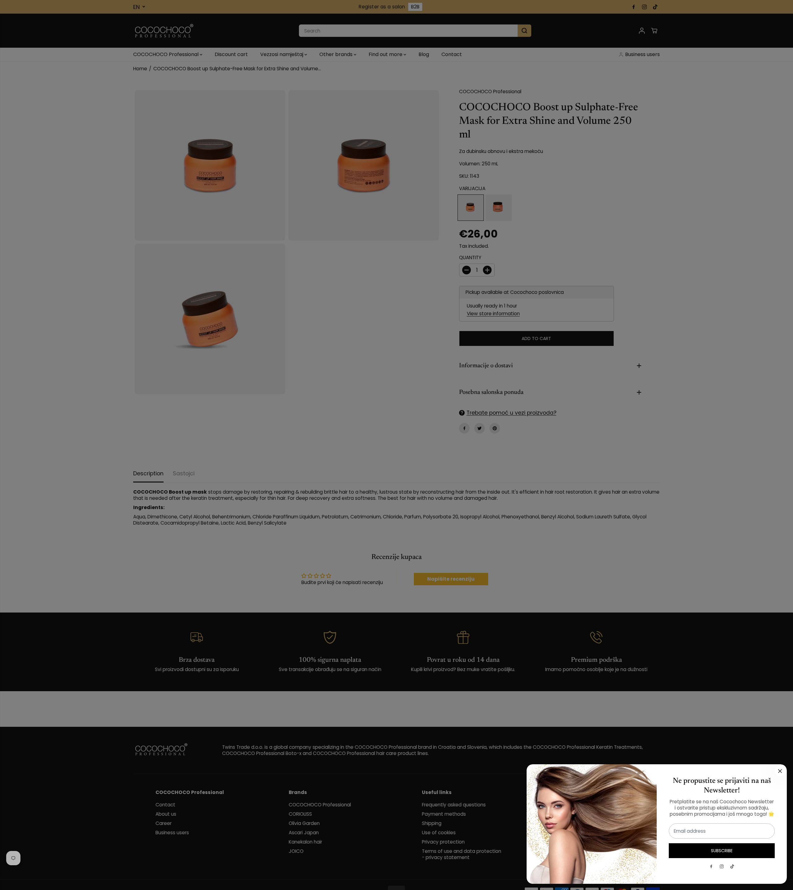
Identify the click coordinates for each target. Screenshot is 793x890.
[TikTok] (732, 866)
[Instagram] (721, 866)
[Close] (780, 771)
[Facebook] (711, 866)
